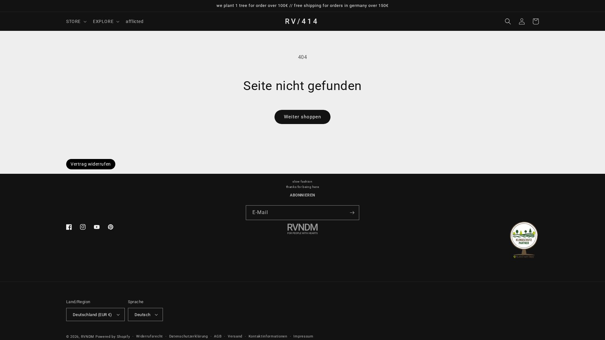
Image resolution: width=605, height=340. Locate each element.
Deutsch (143, 314)
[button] (75, 21)
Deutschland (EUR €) (92, 314)
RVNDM (88, 337)
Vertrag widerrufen (91, 164)
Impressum (303, 336)
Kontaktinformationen (268, 336)
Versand (235, 336)
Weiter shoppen (302, 117)
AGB (218, 336)
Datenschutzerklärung (188, 336)
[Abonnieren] (352, 212)
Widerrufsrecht (149, 336)
